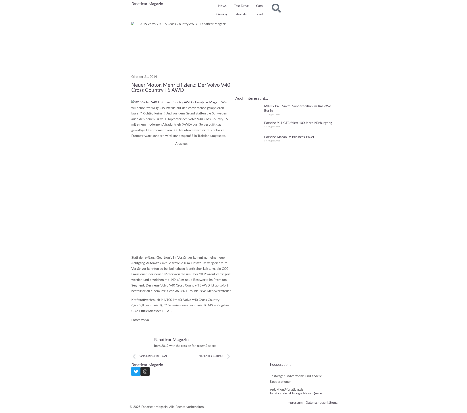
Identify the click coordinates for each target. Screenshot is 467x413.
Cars (259, 6)
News (222, 6)
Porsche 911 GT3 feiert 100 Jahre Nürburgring (298, 122)
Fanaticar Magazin (147, 4)
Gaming (221, 14)
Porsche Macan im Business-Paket (289, 137)
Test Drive (241, 6)
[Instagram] (145, 371)
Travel (258, 14)
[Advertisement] (181, 171)
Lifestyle (241, 14)
